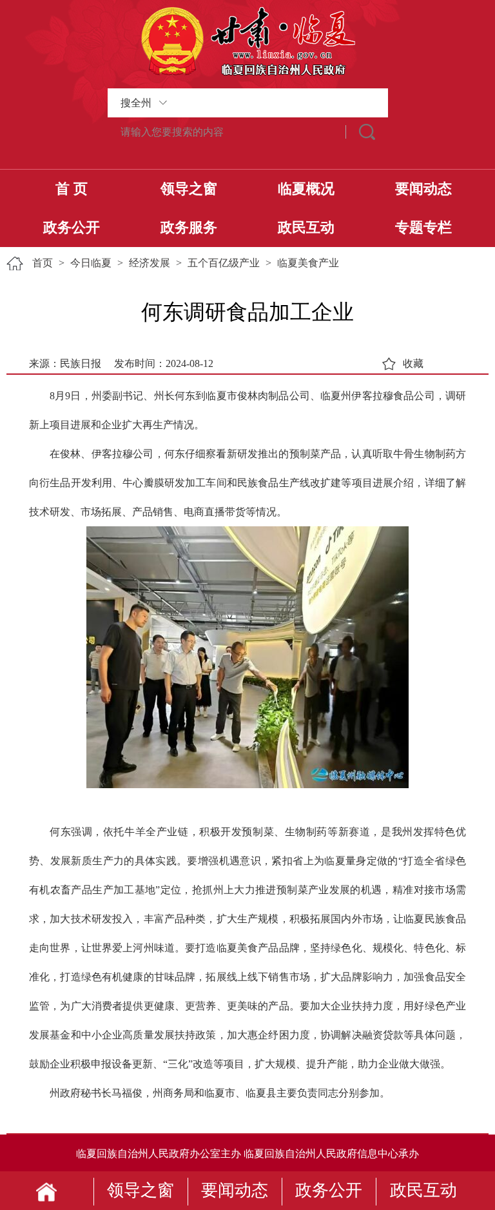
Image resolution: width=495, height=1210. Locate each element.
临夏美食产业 (308, 262)
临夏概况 (306, 189)
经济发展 (149, 262)
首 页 (71, 189)
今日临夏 (91, 262)
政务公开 (71, 227)
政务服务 (188, 227)
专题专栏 (423, 227)
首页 (42, 262)
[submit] (367, 131)
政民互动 (306, 227)
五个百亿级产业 (224, 262)
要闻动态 (423, 189)
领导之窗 (188, 189)
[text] (227, 131)
